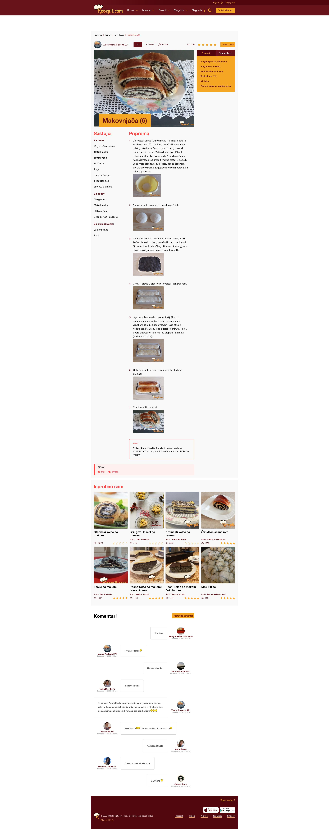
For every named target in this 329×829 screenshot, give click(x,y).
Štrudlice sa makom (218, 518)
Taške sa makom (111, 573)
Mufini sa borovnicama (211, 71)
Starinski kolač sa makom (111, 518)
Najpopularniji (225, 53)
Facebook (179, 816)
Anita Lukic (181, 749)
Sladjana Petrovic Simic (181, 636)
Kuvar (130, 10)
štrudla (115, 472)
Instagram (217, 816)
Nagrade (197, 10)
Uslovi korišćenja (130, 816)
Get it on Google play (227, 810)
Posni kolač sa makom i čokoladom (182, 573)
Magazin (179, 10)
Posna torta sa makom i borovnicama (147, 573)
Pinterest (231, 816)
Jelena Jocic (180, 784)
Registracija (218, 3)
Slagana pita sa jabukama (213, 61)
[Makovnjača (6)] (160, 185)
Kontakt (150, 816)
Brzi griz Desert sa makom (147, 518)
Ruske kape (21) (208, 76)
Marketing (142, 816)
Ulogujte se (230, 3)
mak (103, 472)
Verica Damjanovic (180, 671)
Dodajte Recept (225, 10)
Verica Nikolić (107, 731)
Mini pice (204, 81)
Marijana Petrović (107, 766)
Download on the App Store (211, 810)
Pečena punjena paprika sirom (215, 86)
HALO (110, 820)
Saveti (162, 10)
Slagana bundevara (210, 66)
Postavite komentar (183, 616)
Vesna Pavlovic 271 (118, 44)
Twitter (192, 816)
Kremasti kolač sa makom (182, 518)
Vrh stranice (227, 800)
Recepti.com (108, 9)
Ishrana (146, 10)
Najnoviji (206, 53)
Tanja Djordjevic (107, 689)
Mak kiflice (218, 573)
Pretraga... (210, 10)
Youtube (204, 816)
